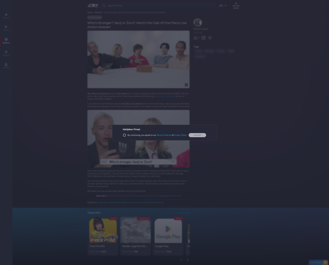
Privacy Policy (180, 135)
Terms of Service (164, 135)
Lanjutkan (197, 135)
